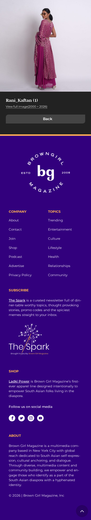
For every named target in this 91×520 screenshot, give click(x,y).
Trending (55, 220)
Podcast (15, 257)
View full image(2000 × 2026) (26, 106)
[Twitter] (21, 418)
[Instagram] (31, 418)
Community (57, 275)
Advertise (16, 266)
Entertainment (60, 229)
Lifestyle (55, 248)
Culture (54, 238)
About (14, 220)
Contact (15, 229)
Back (47, 118)
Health (53, 257)
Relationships (59, 266)
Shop (13, 248)
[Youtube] (40, 418)
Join (12, 238)
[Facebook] (12, 418)
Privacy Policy (20, 275)
